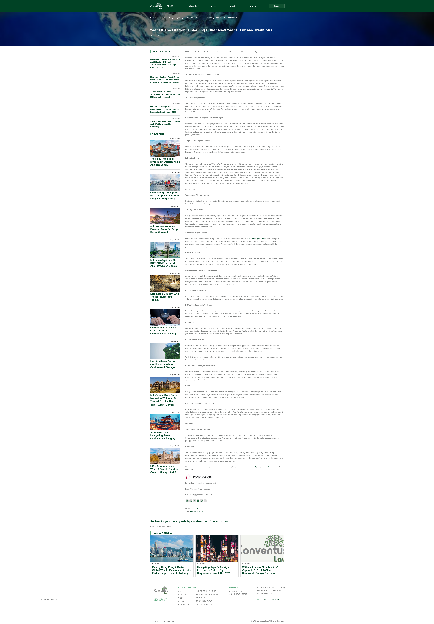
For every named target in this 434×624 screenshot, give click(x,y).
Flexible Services (195, 467)
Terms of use (154, 621)
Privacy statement (167, 621)
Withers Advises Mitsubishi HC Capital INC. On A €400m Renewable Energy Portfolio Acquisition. (260, 572)
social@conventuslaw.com (270, 599)
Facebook (166, 600)
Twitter (161, 600)
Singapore (183, 18)
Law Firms (200, 598)
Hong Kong (173, 18)
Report (199, 509)
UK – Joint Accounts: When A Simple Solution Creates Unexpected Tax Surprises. (164, 470)
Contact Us (183, 605)
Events (181, 601)
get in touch (271, 467)
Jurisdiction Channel (206, 591)
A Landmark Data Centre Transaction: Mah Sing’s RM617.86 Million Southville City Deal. (165, 94)
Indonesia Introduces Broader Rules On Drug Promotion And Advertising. (164, 231)
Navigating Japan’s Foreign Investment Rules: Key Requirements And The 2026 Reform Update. (213, 572)
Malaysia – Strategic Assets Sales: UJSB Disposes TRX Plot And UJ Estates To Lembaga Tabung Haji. (164, 79)
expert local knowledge (249, 467)
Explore (182, 595)
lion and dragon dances (257, 239)
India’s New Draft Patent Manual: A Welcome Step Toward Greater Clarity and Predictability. (164, 399)
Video (181, 598)
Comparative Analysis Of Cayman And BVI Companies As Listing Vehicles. (164, 332)
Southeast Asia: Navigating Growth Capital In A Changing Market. (162, 437)
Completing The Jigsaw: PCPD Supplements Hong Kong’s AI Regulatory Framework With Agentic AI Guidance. (165, 198)
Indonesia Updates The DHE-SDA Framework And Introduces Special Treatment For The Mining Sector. (165, 266)
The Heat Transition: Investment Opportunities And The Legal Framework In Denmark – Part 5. (165, 164)
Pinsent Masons (196, 511)
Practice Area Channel (207, 594)
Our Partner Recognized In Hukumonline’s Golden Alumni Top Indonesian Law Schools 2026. (165, 109)
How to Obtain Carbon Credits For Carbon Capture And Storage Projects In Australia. (163, 366)
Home (152, 18)
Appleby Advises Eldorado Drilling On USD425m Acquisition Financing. (165, 124)
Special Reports (204, 604)
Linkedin (156, 600)
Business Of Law (204, 601)
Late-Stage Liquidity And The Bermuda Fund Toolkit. (164, 296)
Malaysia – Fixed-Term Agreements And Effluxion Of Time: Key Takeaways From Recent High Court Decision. (165, 63)
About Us (182, 591)
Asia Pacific (162, 18)
